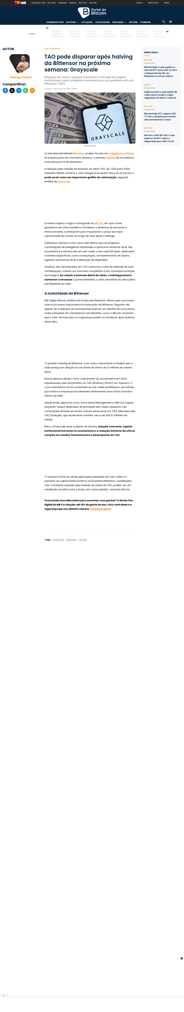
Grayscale (64, 181)
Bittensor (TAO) (58, 540)
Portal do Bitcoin (92, 12)
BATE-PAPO (153, 3)
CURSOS (72, 3)
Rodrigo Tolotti (21, 77)
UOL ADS (93, 3)
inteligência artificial (121, 153)
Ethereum (145, 22)
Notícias (71, 22)
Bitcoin (133, 22)
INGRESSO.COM (38, 3)
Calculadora (102, 22)
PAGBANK (62, 3)
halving (110, 157)
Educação (118, 22)
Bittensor (78, 153)
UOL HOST (51, 3)
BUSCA (139, 3)
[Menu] (170, 22)
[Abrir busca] (164, 22)
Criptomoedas (52, 48)
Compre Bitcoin (54, 22)
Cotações (87, 22)
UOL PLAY (83, 3)
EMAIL (167, 3)
